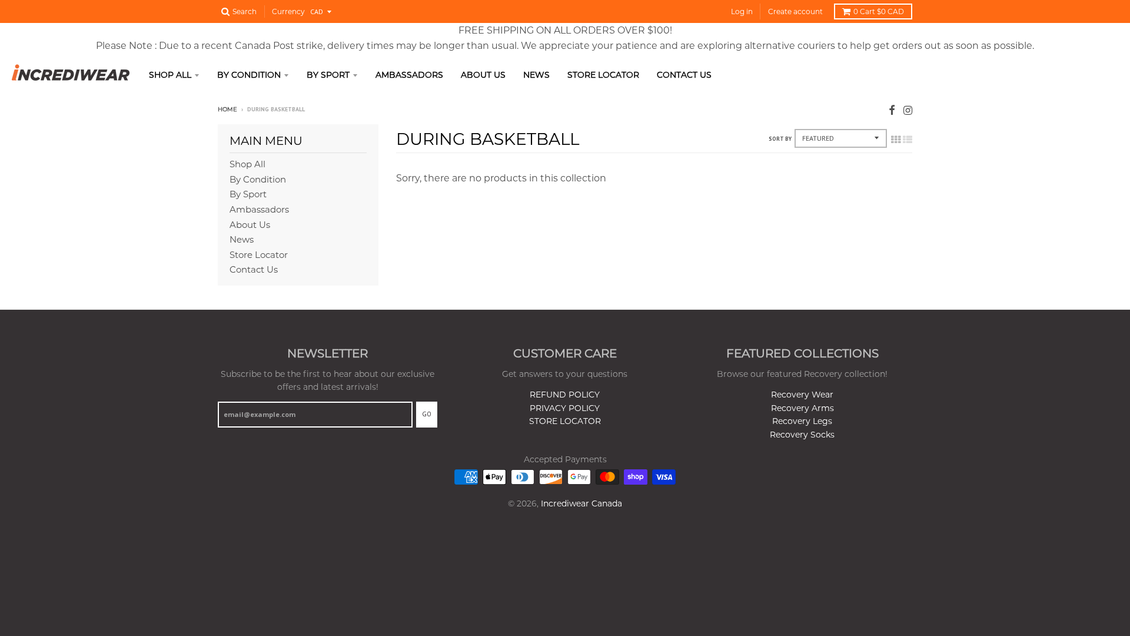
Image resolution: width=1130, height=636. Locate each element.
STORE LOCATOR (565, 421)
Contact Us (684, 74)
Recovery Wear (802, 394)
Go (426, 414)
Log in (742, 11)
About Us (483, 74)
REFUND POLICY (565, 394)
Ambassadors (409, 74)
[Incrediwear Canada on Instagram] (907, 110)
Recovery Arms (802, 408)
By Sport (328, 74)
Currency (288, 11)
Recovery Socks (802, 434)
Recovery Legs (802, 421)
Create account (795, 11)
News (536, 74)
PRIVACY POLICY (565, 408)
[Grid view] (895, 139)
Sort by (780, 138)
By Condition (249, 74)
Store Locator (603, 74)
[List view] (907, 139)
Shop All (170, 74)
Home (227, 109)
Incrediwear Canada (581, 503)
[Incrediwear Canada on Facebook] (892, 110)
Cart (878, 11)
